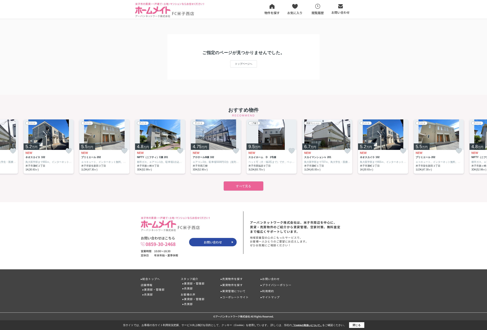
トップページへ (243, 63)
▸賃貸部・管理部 (153, 289)
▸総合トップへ (150, 279)
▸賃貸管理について (233, 291)
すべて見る (243, 186)
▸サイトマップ (270, 297)
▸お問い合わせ (270, 279)
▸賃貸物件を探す (232, 285)
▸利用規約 (267, 291)
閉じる (357, 325)
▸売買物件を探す (232, 279)
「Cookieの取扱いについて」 (307, 325)
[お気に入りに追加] (13, 151)
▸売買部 (147, 294)
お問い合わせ (213, 242)
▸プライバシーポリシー (276, 285)
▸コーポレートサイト (235, 297)
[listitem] (160, 146)
